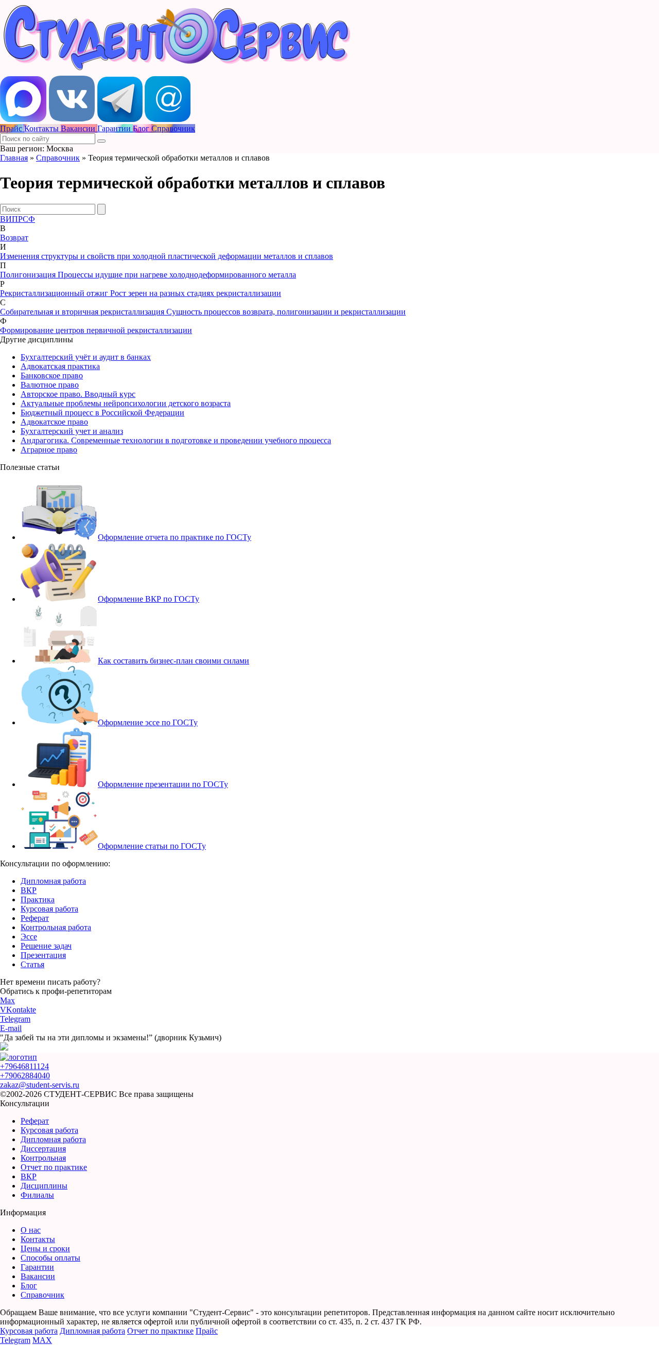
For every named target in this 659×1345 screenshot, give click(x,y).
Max (7, 1000)
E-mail (11, 1028)
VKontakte (18, 1009)
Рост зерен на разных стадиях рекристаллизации (195, 293)
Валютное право (50, 384)
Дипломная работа (53, 881)
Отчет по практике (54, 1167)
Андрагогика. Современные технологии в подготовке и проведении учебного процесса (176, 440)
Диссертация (43, 1148)
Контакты (38, 1239)
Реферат (35, 918)
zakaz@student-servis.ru (39, 1084)
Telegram (15, 1019)
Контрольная (43, 1158)
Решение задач (46, 945)
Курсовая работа (49, 908)
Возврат (14, 237)
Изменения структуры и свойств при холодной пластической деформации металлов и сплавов (166, 256)
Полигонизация (29, 274)
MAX (42, 1340)
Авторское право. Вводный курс (78, 394)
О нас (31, 1230)
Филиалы (37, 1195)
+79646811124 (24, 1066)
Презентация (43, 955)
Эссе (29, 936)
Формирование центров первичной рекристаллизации (96, 330)
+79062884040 (25, 1075)
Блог (29, 1285)
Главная (14, 157)
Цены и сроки (45, 1248)
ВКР (29, 890)
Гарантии (37, 1267)
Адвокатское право (54, 421)
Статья (32, 964)
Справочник (58, 157)
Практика (38, 899)
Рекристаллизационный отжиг (55, 293)
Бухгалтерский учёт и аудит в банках (86, 357)
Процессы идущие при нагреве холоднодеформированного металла (177, 274)
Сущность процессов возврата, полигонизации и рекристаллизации (286, 311)
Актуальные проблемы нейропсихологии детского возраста (126, 403)
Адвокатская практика (60, 366)
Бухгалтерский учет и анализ (72, 431)
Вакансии (38, 1276)
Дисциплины (44, 1185)
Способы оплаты (50, 1257)
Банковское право (52, 375)
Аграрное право (49, 449)
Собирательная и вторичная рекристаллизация (83, 311)
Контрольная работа (56, 927)
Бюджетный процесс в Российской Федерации (102, 412)
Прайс (207, 1330)
